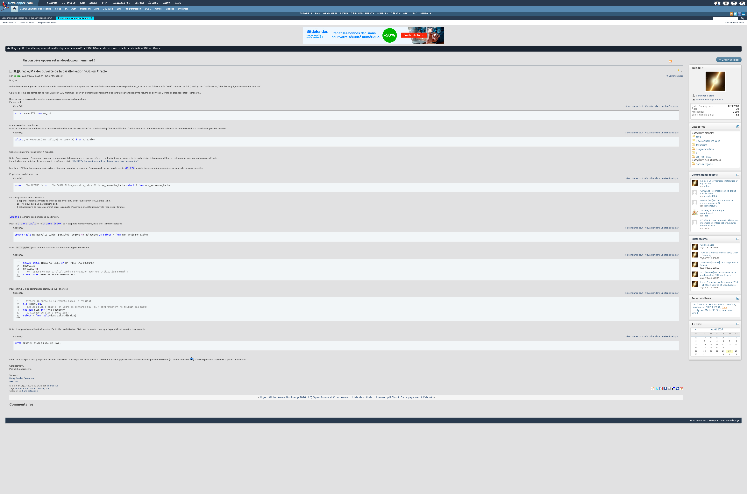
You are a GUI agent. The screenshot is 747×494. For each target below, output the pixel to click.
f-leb (706, 216)
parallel (41, 388)
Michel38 (710, 310)
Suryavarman (724, 310)
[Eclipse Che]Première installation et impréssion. (719, 182)
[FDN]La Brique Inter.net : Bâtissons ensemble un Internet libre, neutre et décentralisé (719, 223)
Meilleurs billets (27, 22)
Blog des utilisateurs (47, 22)
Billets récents (9, 22)
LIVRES (344, 13)
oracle (32, 388)
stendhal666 (710, 196)
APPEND (13, 381)
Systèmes (183, 9)
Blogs (93, 3)
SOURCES (382, 13)
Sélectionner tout (634, 106)
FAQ (82, 3)
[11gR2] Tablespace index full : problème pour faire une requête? (105, 161)
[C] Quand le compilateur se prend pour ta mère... (718, 192)
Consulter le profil (704, 96)
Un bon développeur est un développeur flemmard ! (52, 48)
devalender (698, 307)
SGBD (148, 9)
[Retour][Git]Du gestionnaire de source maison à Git (717, 202)
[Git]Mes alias (707, 245)
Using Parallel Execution (21, 378)
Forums (52, 3)
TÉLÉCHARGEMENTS (362, 13)
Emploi (139, 3)
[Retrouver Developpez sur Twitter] (735, 14)
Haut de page (732, 420)
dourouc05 (52, 386)
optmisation (21, 388)
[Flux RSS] (731, 14)
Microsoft (85, 9)
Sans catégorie (30, 391)
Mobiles (170, 9)
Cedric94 (697, 304)
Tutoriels (68, 3)
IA (66, 9)
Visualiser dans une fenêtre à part (662, 106)
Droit (166, 3)
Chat (105, 3)
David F (731, 304)
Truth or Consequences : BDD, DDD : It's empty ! (719, 254)
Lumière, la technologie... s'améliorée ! (713, 212)
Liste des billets (362, 397)
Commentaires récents (705, 175)
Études (153, 3)
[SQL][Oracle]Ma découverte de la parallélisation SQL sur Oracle (718, 274)
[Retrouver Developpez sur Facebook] (739, 14)
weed (695, 313)
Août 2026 (717, 329)
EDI (119, 9)
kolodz (696, 68)
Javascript (701, 145)
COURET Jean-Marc (714, 304)
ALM (73, 9)
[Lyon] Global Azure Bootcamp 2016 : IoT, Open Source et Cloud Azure (304, 397)
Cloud (58, 9)
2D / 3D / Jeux (703, 157)
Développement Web (708, 141)
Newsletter (121, 3)
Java (96, 9)
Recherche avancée (734, 22)
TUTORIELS (306, 13)
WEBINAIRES (330, 13)
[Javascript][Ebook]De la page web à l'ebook (404, 397)
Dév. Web (108, 9)
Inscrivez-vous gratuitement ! (75, 18)
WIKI (405, 13)
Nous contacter (698, 420)
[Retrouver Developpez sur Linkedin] (743, 14)
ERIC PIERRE (713, 307)
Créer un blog (729, 59)
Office (158, 9)
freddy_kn (698, 310)
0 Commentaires (674, 76)
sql (47, 388)
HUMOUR (425, 13)
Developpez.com (716, 420)
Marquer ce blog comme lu (709, 99)
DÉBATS (395, 13)
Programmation (133, 9)
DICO (414, 13)
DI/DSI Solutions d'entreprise (35, 9)
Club (177, 3)
